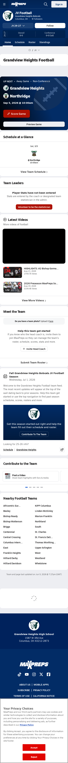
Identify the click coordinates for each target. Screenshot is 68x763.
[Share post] (62, 449)
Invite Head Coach (35, 348)
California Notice (44, 695)
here (51, 321)
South (38, 526)
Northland (40, 521)
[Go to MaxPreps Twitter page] (41, 674)
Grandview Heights (26, 449)
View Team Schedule (33, 172)
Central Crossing (11, 537)
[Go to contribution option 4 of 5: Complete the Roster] (38, 487)
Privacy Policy (41, 690)
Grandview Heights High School (34, 634)
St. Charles (40, 531)
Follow (50, 25)
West (37, 552)
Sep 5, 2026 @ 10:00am (18, 103)
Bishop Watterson (12, 521)
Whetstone (41, 563)
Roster (32, 42)
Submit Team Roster (33, 362)
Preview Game (34, 124)
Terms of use (22, 695)
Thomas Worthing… (45, 542)
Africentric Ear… (11, 505)
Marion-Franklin (43, 516)
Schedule (20, 42)
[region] (34, 730)
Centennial (9, 531)
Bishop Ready (10, 516)
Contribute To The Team (34, 434)
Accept (34, 747)
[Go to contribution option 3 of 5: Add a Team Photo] (34, 487)
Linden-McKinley (44, 510)
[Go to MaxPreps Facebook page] (49, 674)
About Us (24, 684)
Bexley (6, 510)
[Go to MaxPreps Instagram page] (34, 674)
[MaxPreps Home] (18, 4)
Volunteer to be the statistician (34, 207)
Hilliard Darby (10, 558)
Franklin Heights (12, 552)
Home (8, 42)
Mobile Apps (41, 684)
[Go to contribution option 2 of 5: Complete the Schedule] (30, 487)
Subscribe (24, 690)
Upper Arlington (43, 547)
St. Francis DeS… (44, 537)
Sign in (59, 4)
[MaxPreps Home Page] (29, 50)
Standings (44, 42)
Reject (34, 756)
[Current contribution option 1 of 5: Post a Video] (26, 487)
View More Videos (33, 300)
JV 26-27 (16, 25)
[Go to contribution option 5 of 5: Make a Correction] (41, 487)
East (5, 547)
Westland (40, 558)
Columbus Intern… (13, 542)
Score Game (18, 114)
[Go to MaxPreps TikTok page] (19, 674)
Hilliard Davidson (12, 563)
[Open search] (45, 4)
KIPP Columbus (43, 505)
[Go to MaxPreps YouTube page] (27, 674)
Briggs (6, 526)
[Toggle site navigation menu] (4, 4)
